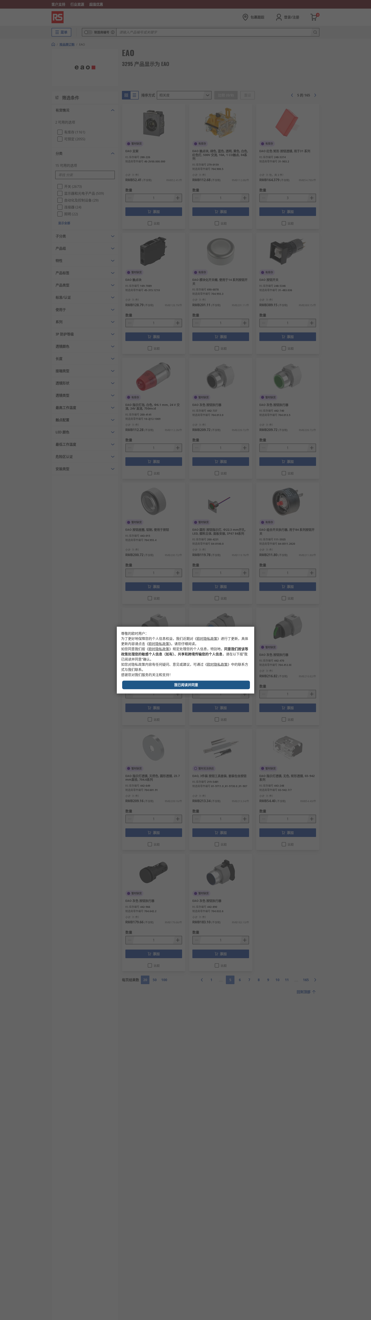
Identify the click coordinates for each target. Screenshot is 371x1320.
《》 (207, 638)
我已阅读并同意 (186, 685)
